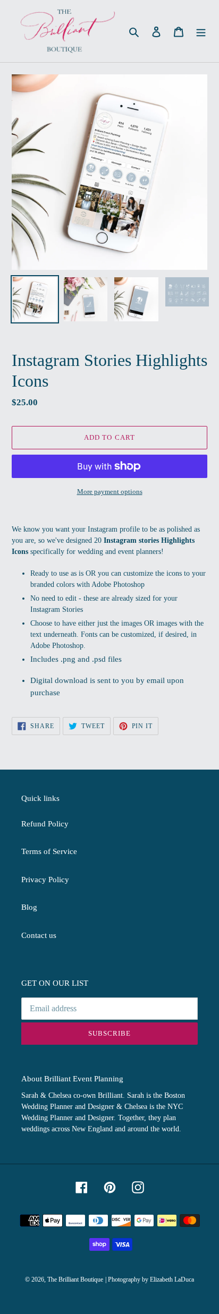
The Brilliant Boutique (75, 1279)
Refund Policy (45, 824)
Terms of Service (49, 851)
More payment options (109, 492)
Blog (29, 907)
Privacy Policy (45, 879)
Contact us (38, 935)
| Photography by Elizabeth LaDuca (149, 1279)
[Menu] (201, 31)
